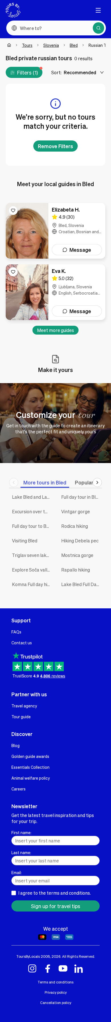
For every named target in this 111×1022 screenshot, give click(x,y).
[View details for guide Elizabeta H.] (55, 231)
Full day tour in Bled (81, 497)
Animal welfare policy (30, 777)
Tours (27, 45)
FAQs (16, 631)
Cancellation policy (55, 1002)
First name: (21, 832)
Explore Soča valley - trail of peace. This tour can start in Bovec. (32, 570)
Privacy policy (56, 992)
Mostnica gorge (77, 555)
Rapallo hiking (75, 570)
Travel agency (24, 705)
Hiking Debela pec (79, 541)
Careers (18, 788)
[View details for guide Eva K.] (55, 292)
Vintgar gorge (75, 511)
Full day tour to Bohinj (32, 526)
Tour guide (21, 716)
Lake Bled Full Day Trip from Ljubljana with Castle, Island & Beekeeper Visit (81, 584)
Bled (74, 45)
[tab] (44, 482)
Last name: (21, 852)
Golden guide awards (30, 756)
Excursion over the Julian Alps (32, 511)
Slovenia (51, 45)
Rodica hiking (74, 526)
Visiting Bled (24, 541)
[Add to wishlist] (13, 210)
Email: (16, 872)
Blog (15, 745)
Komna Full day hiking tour (32, 584)
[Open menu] (98, 10)
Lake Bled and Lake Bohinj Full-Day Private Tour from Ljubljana (32, 497)
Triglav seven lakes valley (32, 555)
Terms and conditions (55, 982)
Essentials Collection (30, 767)
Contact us (21, 642)
